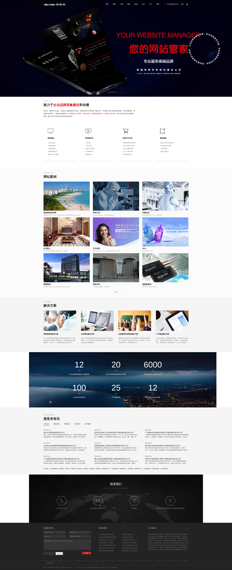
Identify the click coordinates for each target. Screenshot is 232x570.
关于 (150, 4)
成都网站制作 (128, 560)
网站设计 (67, 468)
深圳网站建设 (54, 468)
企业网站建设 (147, 468)
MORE (116, 292)
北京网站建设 (95, 560)
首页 (107, 4)
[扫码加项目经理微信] (182, 4)
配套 (136, 4)
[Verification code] (59, 553)
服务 (128, 4)
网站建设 (61, 468)
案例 (114, 4)
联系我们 (116, 484)
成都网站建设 (176, 560)
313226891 (58, 563)
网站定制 (86, 468)
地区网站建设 (169, 547)
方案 (121, 4)
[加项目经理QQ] (187, 4)
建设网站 (130, 468)
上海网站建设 (167, 560)
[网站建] (55, 4)
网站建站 (98, 468)
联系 (157, 4)
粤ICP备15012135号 (105, 567)
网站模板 (149, 560)
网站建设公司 (106, 468)
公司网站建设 (114, 468)
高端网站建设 (155, 468)
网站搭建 (92, 468)
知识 (143, 4)
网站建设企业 (123, 468)
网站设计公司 (70, 560)
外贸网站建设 (164, 468)
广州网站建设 (157, 560)
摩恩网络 (142, 560)
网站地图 (114, 567)
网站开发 (79, 468)
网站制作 (73, 468)
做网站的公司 (138, 468)
